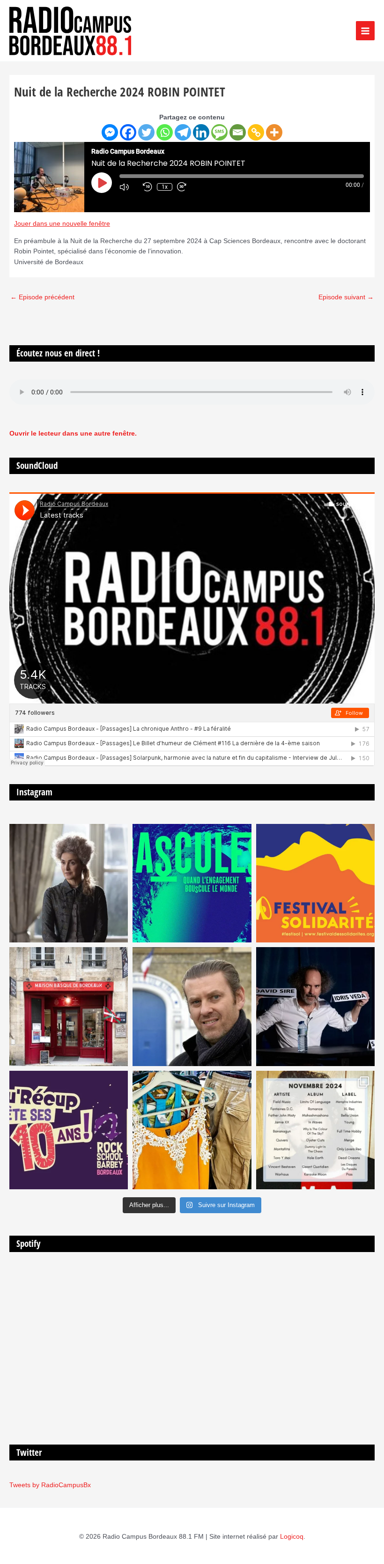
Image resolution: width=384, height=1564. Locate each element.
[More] (274, 132)
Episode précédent (42, 297)
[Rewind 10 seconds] (147, 187)
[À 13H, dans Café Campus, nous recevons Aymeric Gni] (68, 1006)
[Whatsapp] (164, 132)
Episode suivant (346, 297)
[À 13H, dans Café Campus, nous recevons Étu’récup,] (68, 1130)
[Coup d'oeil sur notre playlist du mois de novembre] (315, 1130)
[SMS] (219, 132)
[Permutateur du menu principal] (365, 30)
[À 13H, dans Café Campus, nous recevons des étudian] (192, 1130)
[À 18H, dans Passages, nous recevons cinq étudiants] (315, 883)
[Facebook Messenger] (110, 132)
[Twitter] (146, 132)
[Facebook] (128, 132)
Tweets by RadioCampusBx (50, 1485)
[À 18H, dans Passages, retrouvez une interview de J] (68, 883)
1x (165, 187)
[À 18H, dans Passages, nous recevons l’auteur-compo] (315, 1006)
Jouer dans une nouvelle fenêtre (62, 223)
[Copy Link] (256, 132)
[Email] (237, 132)
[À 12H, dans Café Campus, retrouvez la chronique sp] (192, 1006)
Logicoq (291, 1536)
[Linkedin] (201, 132)
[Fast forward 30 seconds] (186, 187)
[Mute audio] (128, 187)
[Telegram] (183, 132)
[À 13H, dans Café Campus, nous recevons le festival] (192, 883)
